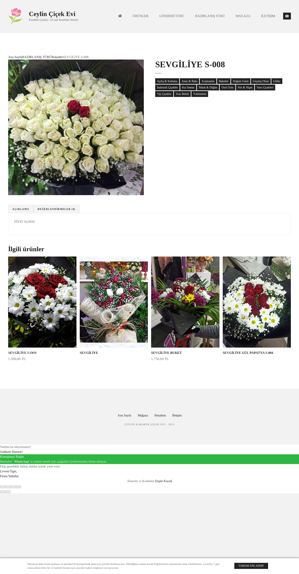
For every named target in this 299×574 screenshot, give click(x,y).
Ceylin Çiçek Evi (52, 13)
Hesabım (160, 415)
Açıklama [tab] (20, 209)
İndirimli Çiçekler (167, 87)
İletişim (177, 415)
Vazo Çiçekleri (265, 87)
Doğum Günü (241, 81)
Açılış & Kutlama (167, 81)
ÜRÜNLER (140, 16)
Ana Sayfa (15, 57)
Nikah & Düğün (208, 87)
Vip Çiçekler (164, 94)
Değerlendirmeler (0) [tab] (56, 209)
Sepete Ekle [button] (42, 369)
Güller (276, 81)
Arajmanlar (208, 81)
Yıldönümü (199, 94)
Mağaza (143, 415)
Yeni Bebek (182, 94)
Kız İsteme (188, 87)
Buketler (57, 57)
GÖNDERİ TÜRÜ (171, 16)
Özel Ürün (228, 87)
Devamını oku (114, 369)
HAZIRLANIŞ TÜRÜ (210, 16)
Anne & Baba (189, 81)
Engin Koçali (163, 481)
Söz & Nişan (245, 87)
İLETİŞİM (268, 16)
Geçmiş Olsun (261, 81)
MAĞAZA (243, 16)
